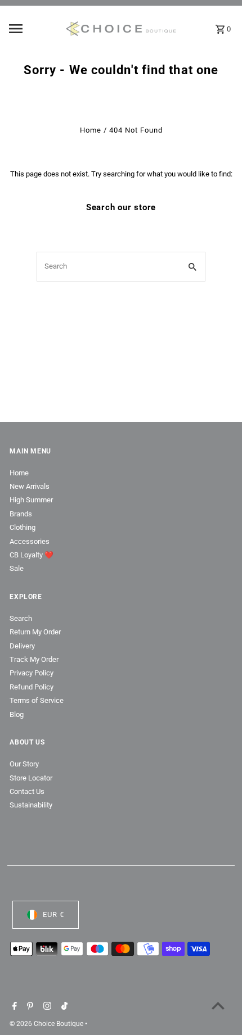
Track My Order (34, 659)
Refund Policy (31, 687)
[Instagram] (46, 1007)
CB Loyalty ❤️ (31, 555)
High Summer (31, 500)
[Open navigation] (33, 29)
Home (90, 130)
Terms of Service (37, 700)
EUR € (53, 914)
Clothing (22, 527)
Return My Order (35, 632)
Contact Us (27, 791)
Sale (17, 568)
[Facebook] (13, 1007)
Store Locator (31, 778)
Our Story (24, 764)
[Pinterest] (28, 1007)
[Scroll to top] (218, 1005)
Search (21, 618)
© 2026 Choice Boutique (47, 1024)
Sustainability (31, 805)
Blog (17, 714)
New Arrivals (30, 486)
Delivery (22, 646)
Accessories (30, 541)
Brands (21, 514)
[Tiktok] (63, 1007)
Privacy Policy (31, 673)
